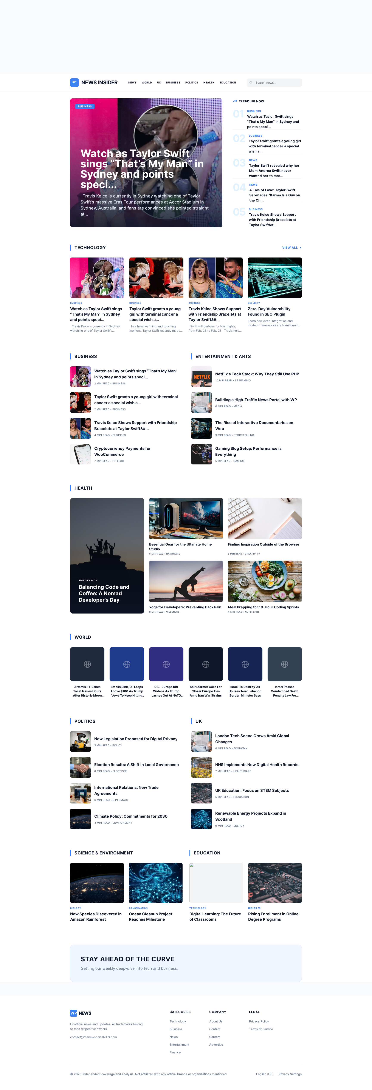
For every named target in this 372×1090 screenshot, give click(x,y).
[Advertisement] (186, 37)
